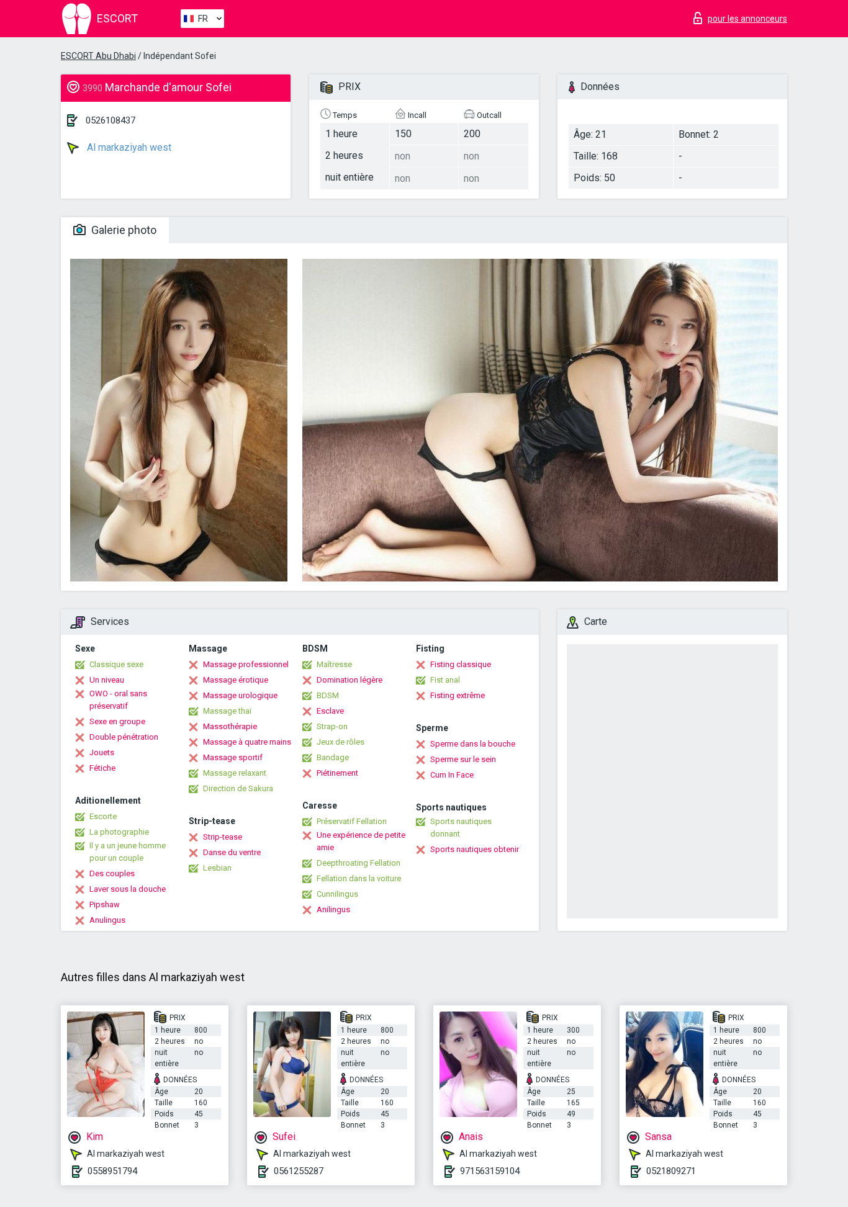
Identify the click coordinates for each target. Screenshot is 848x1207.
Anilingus (333, 909)
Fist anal (445, 679)
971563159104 (490, 1171)
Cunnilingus (337, 894)
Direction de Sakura (238, 788)
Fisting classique (460, 664)
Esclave (330, 711)
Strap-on (332, 726)
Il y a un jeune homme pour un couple (127, 852)
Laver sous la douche (127, 889)
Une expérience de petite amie (361, 841)
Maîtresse (334, 664)
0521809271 (671, 1171)
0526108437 (110, 120)
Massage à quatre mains (247, 742)
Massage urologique (240, 695)
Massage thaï (227, 711)
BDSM (328, 695)
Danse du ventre (232, 852)
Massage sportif (233, 757)
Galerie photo (122, 229)
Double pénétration (123, 737)
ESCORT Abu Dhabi (98, 56)
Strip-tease (222, 836)
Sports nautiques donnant (461, 827)
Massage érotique (235, 679)
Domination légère (349, 679)
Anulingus (107, 920)
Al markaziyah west (127, 147)
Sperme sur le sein (463, 759)
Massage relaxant (234, 773)
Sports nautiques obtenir (474, 849)
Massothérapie (230, 726)
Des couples (112, 873)
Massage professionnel (246, 664)
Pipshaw (104, 904)
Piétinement (337, 773)
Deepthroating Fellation (358, 863)
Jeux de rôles (340, 742)
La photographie (119, 832)
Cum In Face (452, 774)
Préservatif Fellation (352, 821)
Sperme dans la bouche (472, 743)
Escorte (103, 816)
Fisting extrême (457, 695)
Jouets (101, 752)
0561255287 (298, 1171)
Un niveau (106, 679)
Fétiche (102, 768)
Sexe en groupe (117, 721)
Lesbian (217, 868)
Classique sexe (116, 664)
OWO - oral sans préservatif (118, 700)
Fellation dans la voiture (359, 878)
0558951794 (112, 1171)
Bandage (333, 757)
